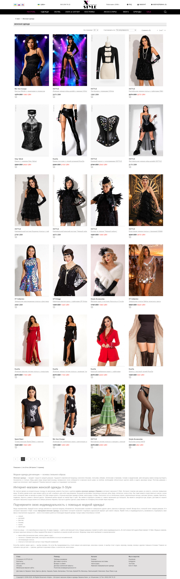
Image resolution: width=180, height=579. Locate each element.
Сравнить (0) (146, 30)
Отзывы (19, 566)
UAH (42, 5)
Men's (126, 12)
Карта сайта (20, 563)
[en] (22, 4)
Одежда (45, 12)
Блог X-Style (133, 566)
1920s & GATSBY (72, 12)
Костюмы (89, 12)
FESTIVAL (31, 12)
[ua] (15, 4)
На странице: (88, 30)
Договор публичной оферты (63, 566)
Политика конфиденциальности (65, 568)
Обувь (57, 12)
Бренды (137, 12)
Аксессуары (110, 12)
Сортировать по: (109, 30)
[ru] (19, 4)
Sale (148, 12)
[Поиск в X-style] (165, 12)
